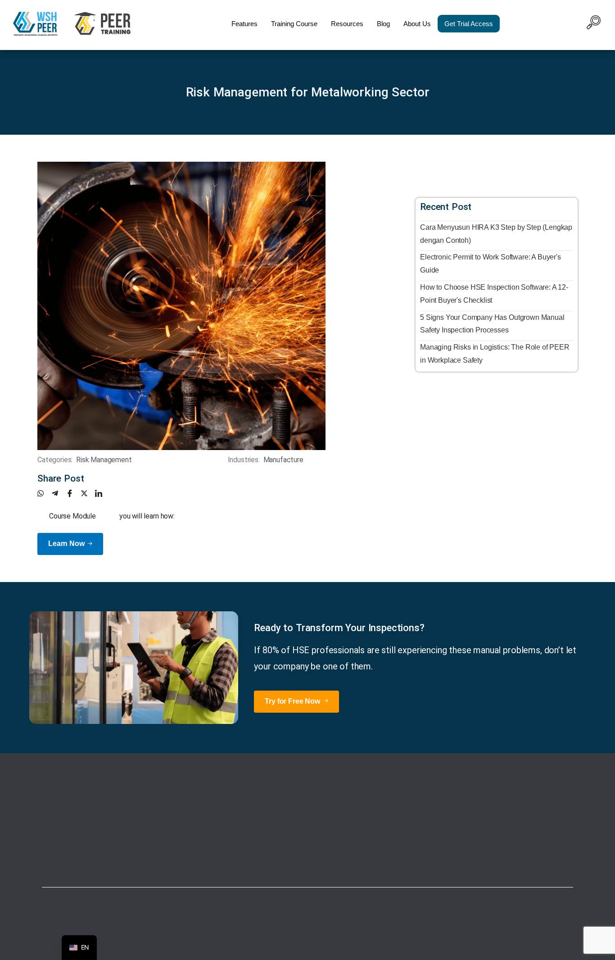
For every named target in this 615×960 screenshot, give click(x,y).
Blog (383, 23)
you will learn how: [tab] (147, 516)
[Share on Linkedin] (102, 493)
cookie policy (369, 950)
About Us (417, 23)
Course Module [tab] (72, 516)
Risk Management (104, 459)
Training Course (294, 23)
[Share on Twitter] (88, 493)
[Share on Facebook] (73, 493)
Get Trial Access (468, 23)
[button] (593, 24)
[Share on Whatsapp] (44, 493)
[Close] (397, 950)
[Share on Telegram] (59, 493)
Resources (347, 23)
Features (244, 23)
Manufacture (283, 459)
